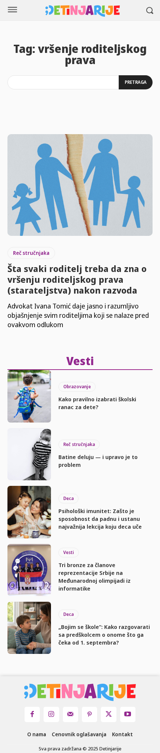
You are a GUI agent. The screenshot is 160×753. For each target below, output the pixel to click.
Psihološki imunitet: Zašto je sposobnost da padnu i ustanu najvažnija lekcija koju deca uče (100, 518)
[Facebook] (32, 714)
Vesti (68, 552)
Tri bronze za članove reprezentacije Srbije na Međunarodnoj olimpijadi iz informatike (94, 576)
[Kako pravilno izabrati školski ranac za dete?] (29, 396)
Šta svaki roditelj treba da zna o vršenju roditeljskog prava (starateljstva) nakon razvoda (77, 279)
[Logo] (83, 11)
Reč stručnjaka (31, 252)
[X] (108, 714)
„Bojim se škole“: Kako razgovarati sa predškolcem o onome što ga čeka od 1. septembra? (104, 634)
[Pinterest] (89, 714)
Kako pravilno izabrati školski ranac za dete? (97, 403)
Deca (68, 498)
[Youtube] (127, 714)
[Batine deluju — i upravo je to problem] (29, 454)
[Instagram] (51, 714)
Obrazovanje (77, 386)
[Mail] (70, 714)
